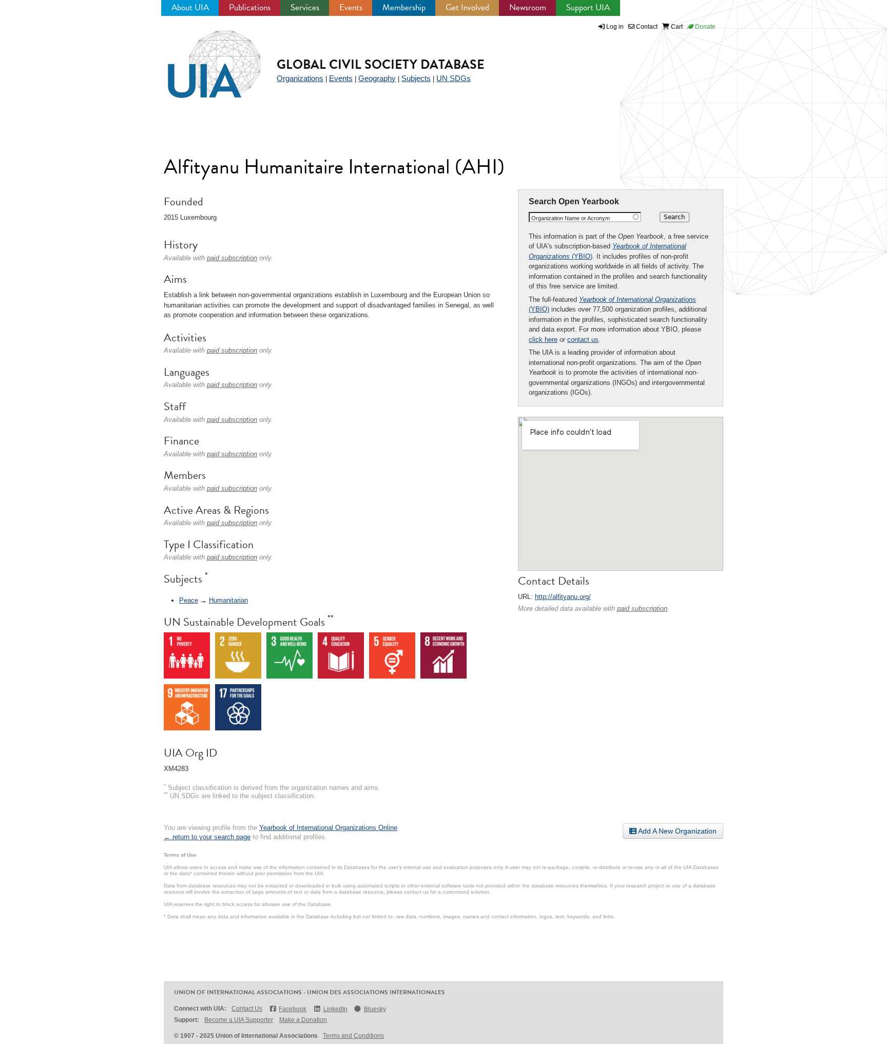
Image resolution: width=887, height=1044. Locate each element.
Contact (646, 26)
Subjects (416, 78)
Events (350, 7)
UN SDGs (453, 78)
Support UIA (588, 7)
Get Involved (467, 7)
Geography (377, 78)
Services (305, 7)
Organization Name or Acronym (570, 218)
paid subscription (642, 608)
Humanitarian (228, 600)
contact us (583, 339)
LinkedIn (335, 1009)
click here (543, 339)
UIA (202, 58)
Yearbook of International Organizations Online (328, 828)
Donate (704, 26)
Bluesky (375, 1009)
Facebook (292, 1009)
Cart (676, 26)
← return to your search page (207, 837)
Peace (188, 600)
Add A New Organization (677, 831)
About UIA (190, 7)
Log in (615, 26)
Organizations (300, 78)
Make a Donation (303, 1019)
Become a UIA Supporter (238, 1019)
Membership (404, 7)
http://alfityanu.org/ (563, 597)
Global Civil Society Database (381, 64)
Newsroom (527, 7)
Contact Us (247, 1008)
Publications (250, 7)
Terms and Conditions (353, 1035)
